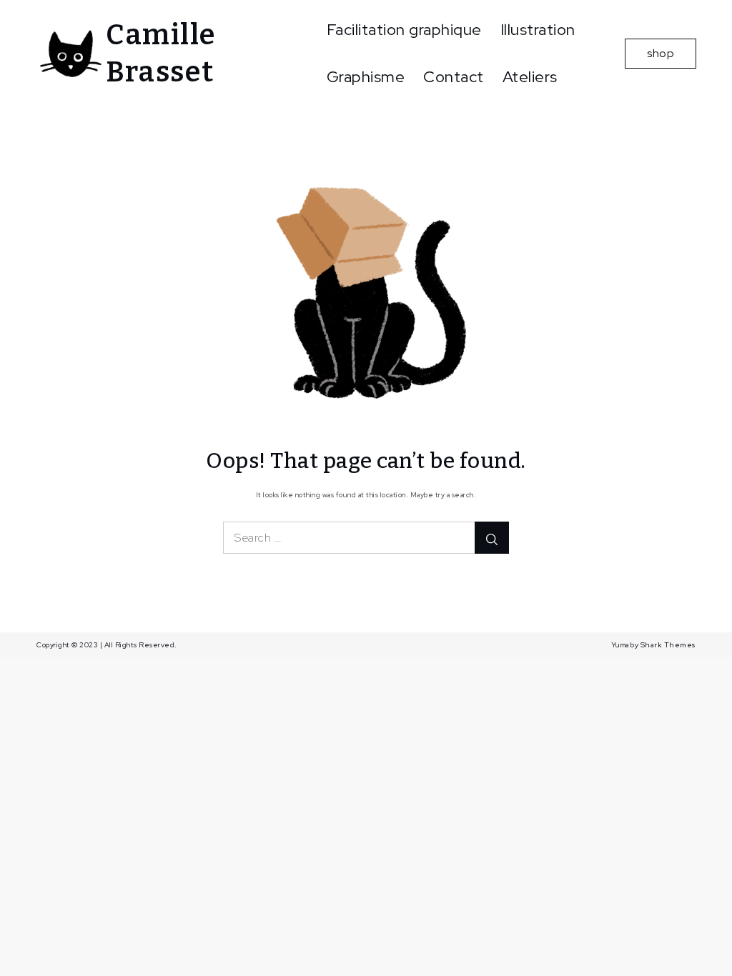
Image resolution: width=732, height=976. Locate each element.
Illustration (537, 29)
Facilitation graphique (404, 29)
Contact (453, 76)
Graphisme (366, 76)
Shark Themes (668, 644)
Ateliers (530, 76)
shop (660, 53)
